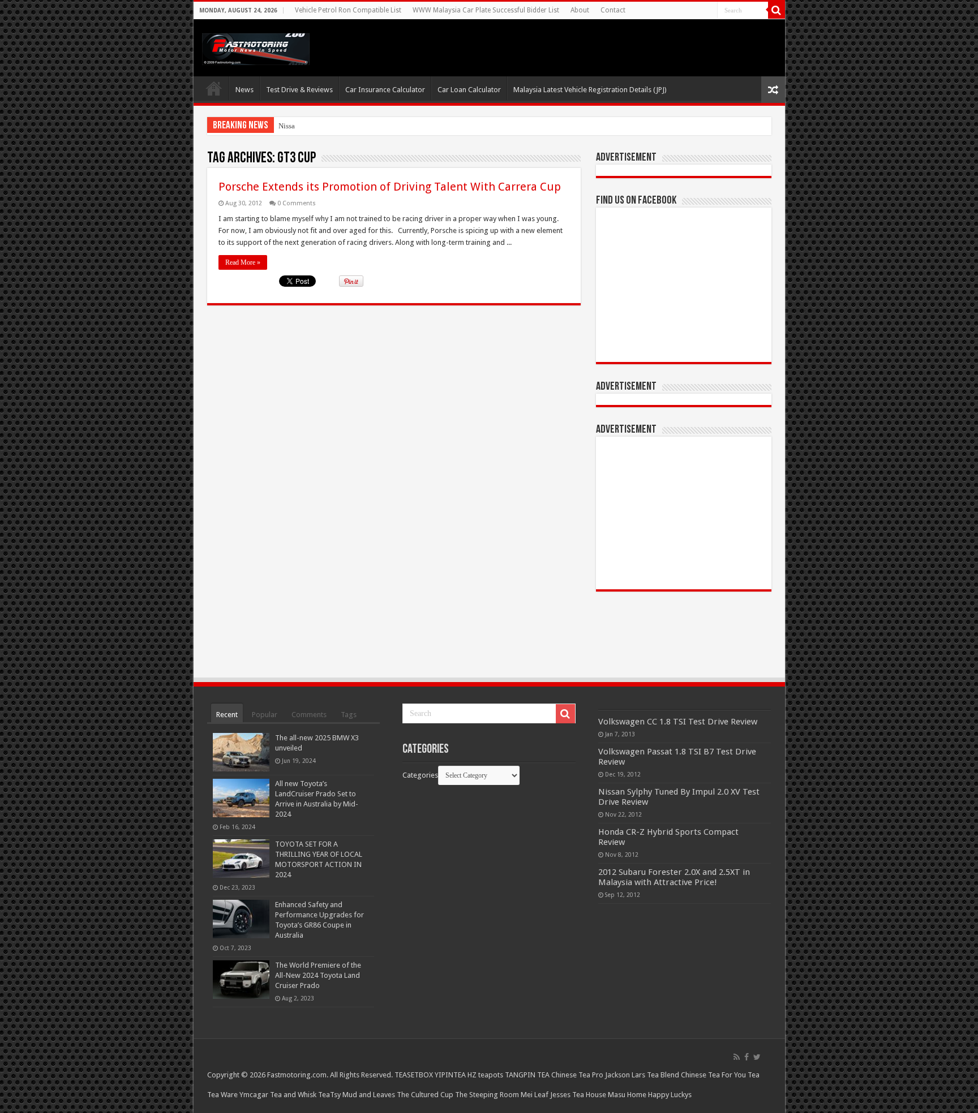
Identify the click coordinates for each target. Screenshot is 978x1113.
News (244, 89)
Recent (227, 714)
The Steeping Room (487, 1094)
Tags (349, 714)
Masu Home (627, 1094)
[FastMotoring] (256, 47)
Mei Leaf (534, 1094)
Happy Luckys (670, 1094)
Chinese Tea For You (713, 1075)
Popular (264, 714)
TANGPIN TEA (527, 1075)
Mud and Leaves (368, 1094)
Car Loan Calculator (469, 89)
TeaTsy (329, 1094)
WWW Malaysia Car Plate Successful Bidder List (486, 10)
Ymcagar (253, 1094)
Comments (309, 714)
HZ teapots (485, 1075)
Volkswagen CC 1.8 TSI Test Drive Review (677, 722)
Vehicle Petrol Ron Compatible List (348, 10)
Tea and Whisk (293, 1094)
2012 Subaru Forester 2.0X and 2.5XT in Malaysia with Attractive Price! (674, 877)
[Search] (776, 10)
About (579, 10)
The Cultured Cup (425, 1094)
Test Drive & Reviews (299, 89)
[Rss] (736, 1057)
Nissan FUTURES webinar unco (327, 126)
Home (214, 88)
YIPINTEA (450, 1075)
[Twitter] (757, 1057)
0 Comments (296, 203)
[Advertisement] (684, 513)
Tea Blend (663, 1075)
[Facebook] (746, 1057)
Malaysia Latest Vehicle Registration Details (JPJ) (590, 89)
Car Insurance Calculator (385, 89)
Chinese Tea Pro (577, 1075)
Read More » (242, 262)
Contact (612, 10)
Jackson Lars (625, 1075)
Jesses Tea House (578, 1094)
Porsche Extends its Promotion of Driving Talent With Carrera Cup (389, 186)
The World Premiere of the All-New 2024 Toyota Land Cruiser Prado (318, 975)
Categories (420, 775)
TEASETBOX (413, 1075)
